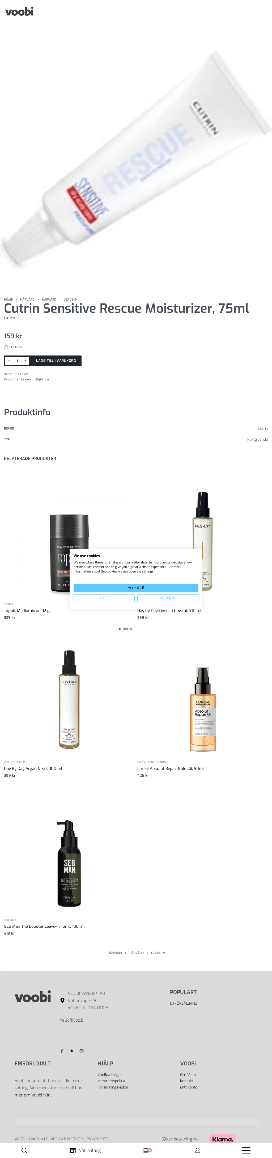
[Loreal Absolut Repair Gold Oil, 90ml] (202, 691)
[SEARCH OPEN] (24, 1150)
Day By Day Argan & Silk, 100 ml (33, 768)
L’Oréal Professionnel (153, 762)
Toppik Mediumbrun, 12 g (27, 610)
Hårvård (27, 299)
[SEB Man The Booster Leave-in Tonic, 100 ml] (69, 848)
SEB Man (10, 920)
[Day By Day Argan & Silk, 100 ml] (69, 691)
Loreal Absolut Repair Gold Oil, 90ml (170, 768)
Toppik (8, 604)
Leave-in (70, 299)
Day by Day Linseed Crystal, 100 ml (169, 610)
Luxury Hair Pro (15, 762)
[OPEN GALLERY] (136, 158)
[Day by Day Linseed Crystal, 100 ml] (202, 533)
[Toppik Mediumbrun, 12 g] (69, 533)
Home (8, 299)
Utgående (42, 379)
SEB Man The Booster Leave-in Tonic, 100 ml (44, 926)
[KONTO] (198, 1150)
